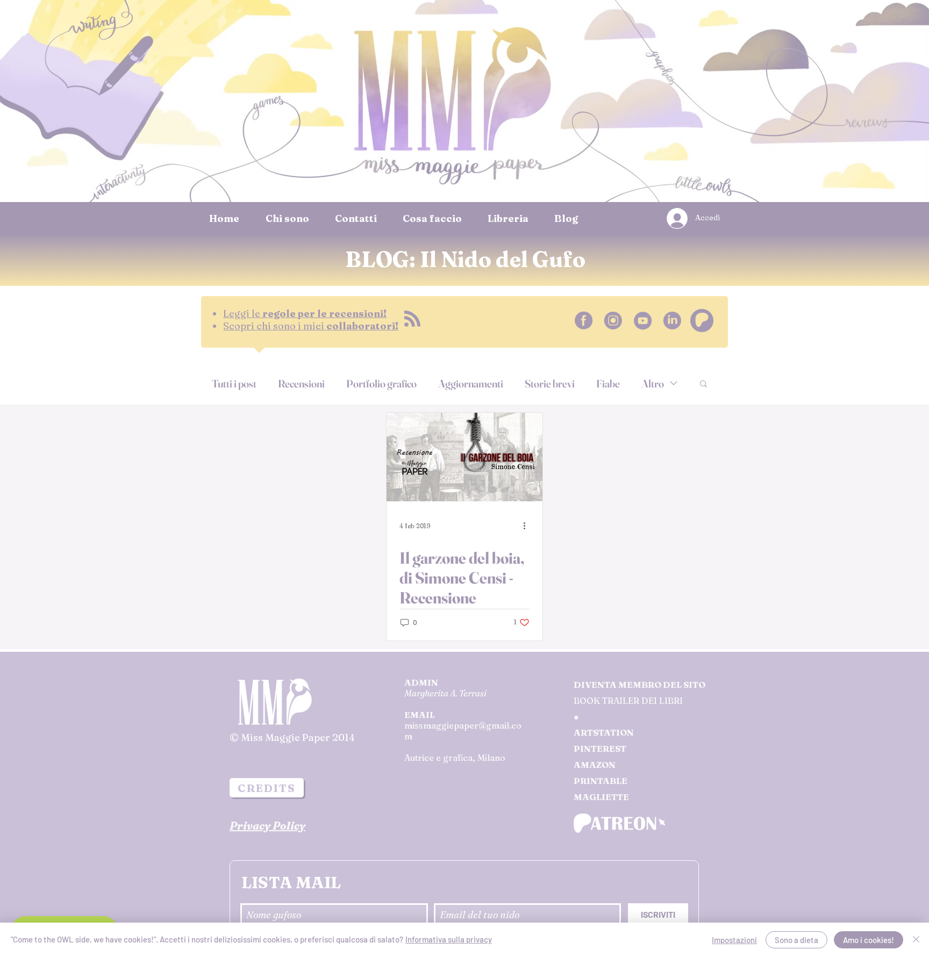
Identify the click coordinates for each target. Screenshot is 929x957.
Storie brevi (550, 383)
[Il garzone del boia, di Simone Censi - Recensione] (464, 457)
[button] (703, 384)
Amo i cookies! (868, 940)
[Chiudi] (916, 939)
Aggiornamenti (470, 383)
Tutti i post (234, 383)
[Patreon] (701, 320)
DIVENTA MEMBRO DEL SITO (639, 684)
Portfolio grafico (381, 383)
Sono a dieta (796, 940)
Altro (652, 383)
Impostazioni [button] (734, 940)
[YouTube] (642, 320)
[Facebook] (583, 320)
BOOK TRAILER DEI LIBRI (628, 700)
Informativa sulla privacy (448, 939)
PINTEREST (600, 748)
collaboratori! (310, 326)
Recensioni (301, 383)
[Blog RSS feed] (412, 319)
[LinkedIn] (672, 320)
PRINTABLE (600, 780)
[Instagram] (613, 320)
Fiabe (608, 383)
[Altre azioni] (527, 525)
